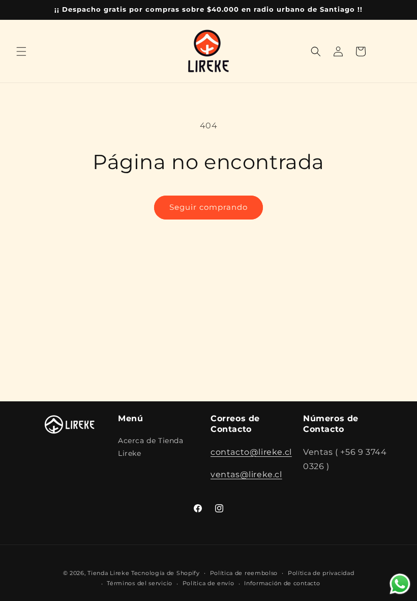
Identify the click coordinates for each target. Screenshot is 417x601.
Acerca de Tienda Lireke (151, 447)
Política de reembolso (244, 573)
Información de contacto (282, 583)
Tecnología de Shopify (165, 573)
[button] (21, 51)
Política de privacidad (321, 573)
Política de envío (208, 583)
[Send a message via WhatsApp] (400, 584)
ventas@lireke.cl (246, 474)
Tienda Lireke (108, 573)
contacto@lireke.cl (251, 452)
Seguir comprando (208, 207)
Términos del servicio (139, 583)
